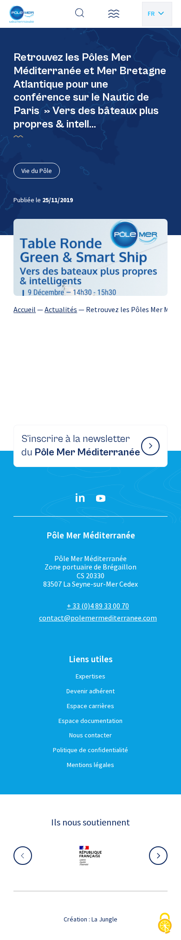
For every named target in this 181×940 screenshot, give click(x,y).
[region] (90, 309)
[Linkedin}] (80, 498)
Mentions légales (90, 765)
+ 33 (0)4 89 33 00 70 (98, 605)
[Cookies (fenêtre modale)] (165, 924)
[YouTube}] (100, 498)
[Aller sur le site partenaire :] (90, 856)
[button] (113, 14)
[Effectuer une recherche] (79, 13)
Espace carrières (90, 706)
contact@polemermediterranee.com (98, 617)
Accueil (24, 309)
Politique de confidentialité (90, 750)
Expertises (90, 676)
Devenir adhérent (90, 691)
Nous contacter (90, 735)
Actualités (61, 309)
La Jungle (104, 919)
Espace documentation (90, 720)
